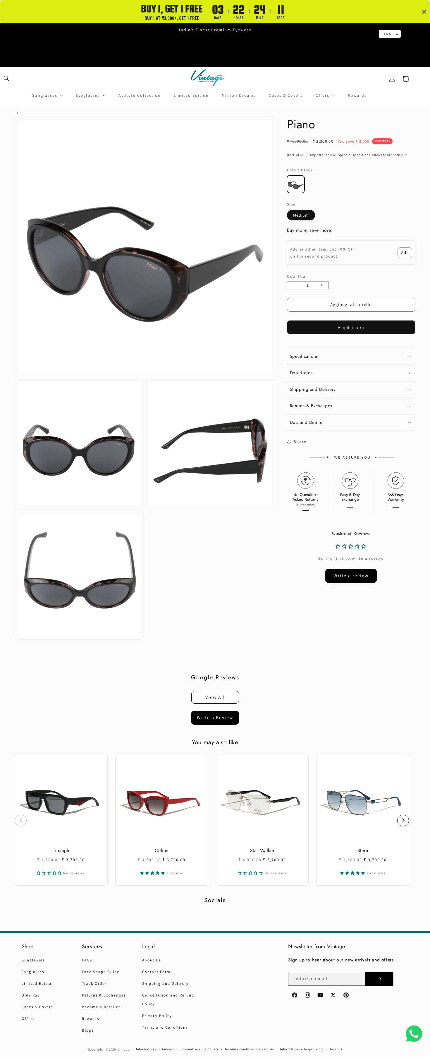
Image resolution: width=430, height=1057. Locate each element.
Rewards (90, 1018)
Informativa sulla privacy (199, 1049)
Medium (301, 215)
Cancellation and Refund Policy (168, 999)
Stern (362, 850)
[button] (6, 78)
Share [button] (300, 441)
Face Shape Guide (100, 971)
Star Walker (262, 850)
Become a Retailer (101, 1006)
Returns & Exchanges (104, 995)
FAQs (87, 960)
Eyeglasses (33, 971)
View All (215, 697)
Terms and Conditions (165, 1027)
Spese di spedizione (354, 155)
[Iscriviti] (379, 979)
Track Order (94, 983)
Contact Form (156, 971)
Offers (28, 1018)
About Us (151, 960)
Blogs (88, 1030)
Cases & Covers (37, 1006)
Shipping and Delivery (165, 983)
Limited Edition (38, 983)
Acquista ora (351, 327)
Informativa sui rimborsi (155, 1049)
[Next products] (403, 820)
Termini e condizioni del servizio (249, 1049)
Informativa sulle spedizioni (302, 1049)
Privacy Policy (157, 1015)
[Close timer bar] (424, 11)
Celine (161, 850)
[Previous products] (21, 820)
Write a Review (215, 717)
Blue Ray (31, 995)
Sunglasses (33, 960)
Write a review (351, 576)
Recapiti (335, 1049)
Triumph (61, 850)
